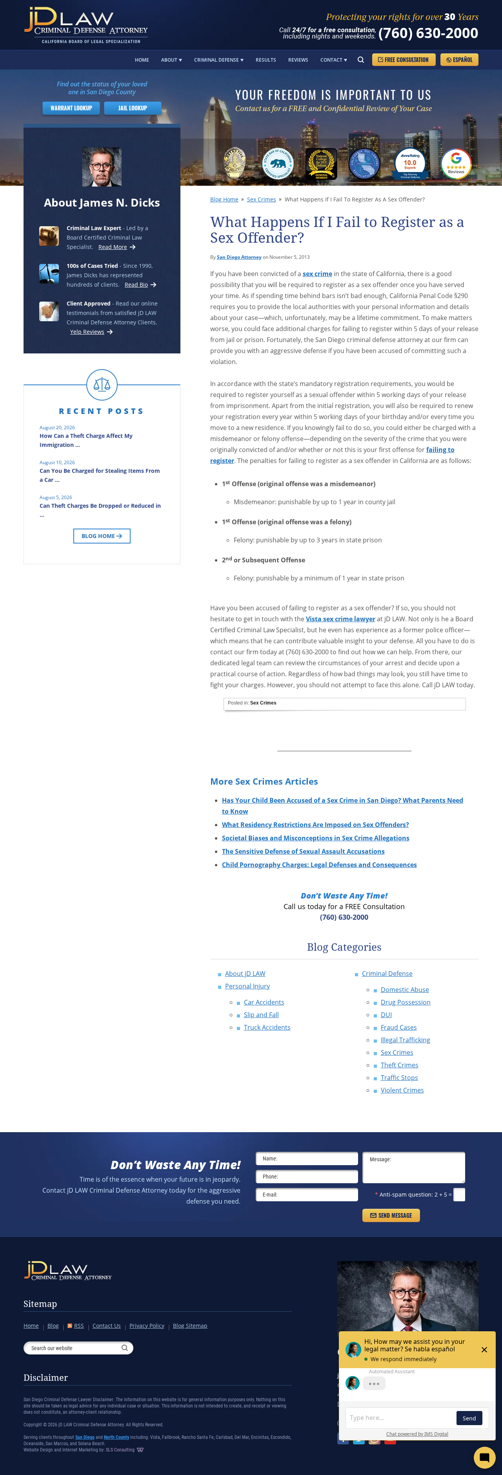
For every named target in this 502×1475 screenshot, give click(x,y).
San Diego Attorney (239, 257)
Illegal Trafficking (405, 1040)
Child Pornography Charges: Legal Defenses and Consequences (319, 864)
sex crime (317, 273)
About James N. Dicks (102, 202)
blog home (224, 199)
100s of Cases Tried (92, 265)
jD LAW (87, 25)
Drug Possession (406, 1002)
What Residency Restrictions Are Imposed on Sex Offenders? (315, 824)
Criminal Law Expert (94, 228)
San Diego (85, 1437)
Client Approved (89, 303)
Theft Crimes (399, 1065)
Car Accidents (264, 1002)
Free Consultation (407, 59)
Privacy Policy (146, 1325)
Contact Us (107, 1325)
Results (266, 60)
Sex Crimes (261, 199)
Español (463, 59)
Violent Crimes (402, 1090)
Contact (331, 60)
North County (116, 1437)
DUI (386, 1014)
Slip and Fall (261, 1014)
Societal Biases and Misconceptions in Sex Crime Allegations (315, 838)
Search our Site (361, 60)
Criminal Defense (216, 60)
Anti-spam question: (404, 1194)
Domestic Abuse (405, 989)
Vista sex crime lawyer (340, 619)
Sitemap (40, 1304)
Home (142, 60)
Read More (111, 247)
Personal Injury (247, 986)
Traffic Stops (399, 1077)
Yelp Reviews (87, 331)
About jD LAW (245, 973)
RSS (79, 1325)
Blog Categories (344, 947)
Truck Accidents (267, 1027)
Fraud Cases (399, 1027)
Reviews (298, 60)
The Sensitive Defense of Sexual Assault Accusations (303, 851)
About (169, 60)
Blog (53, 1325)
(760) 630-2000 (428, 32)
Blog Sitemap (190, 1325)
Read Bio (136, 284)
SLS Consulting (121, 1450)
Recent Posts (102, 411)
